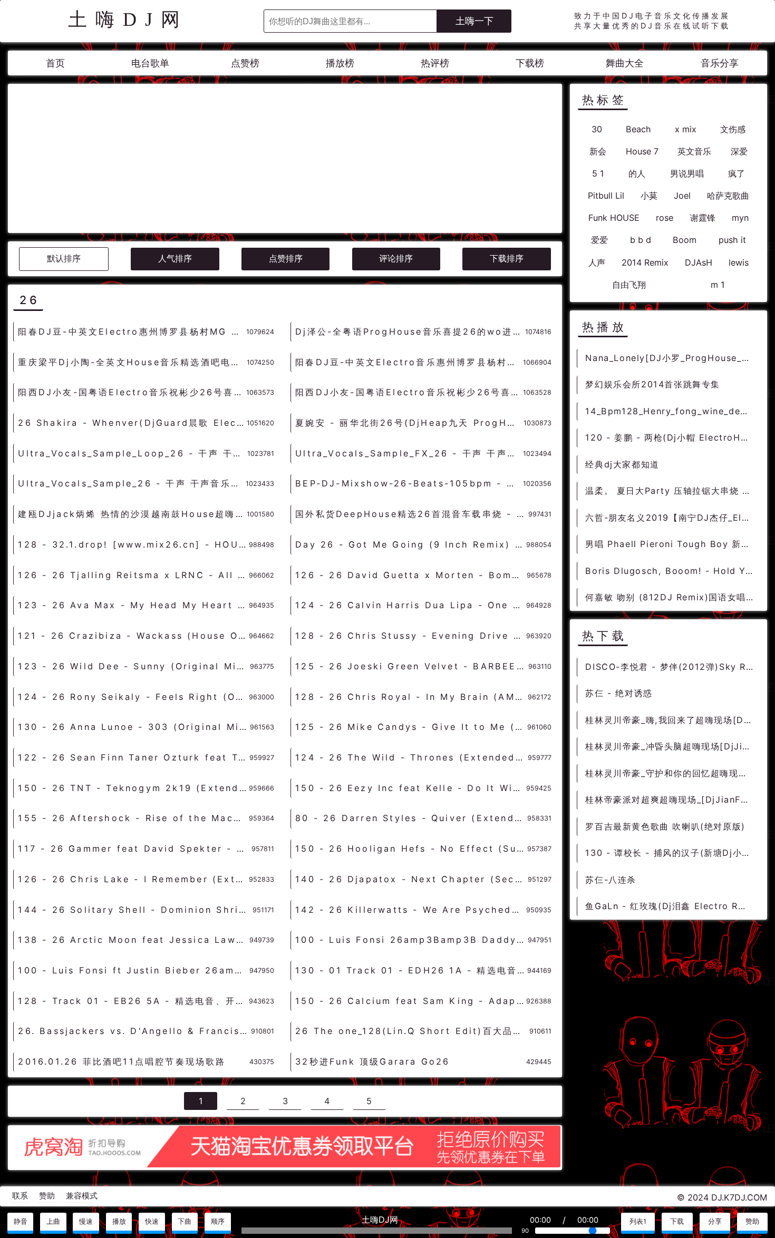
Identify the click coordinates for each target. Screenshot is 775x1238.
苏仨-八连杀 (610, 879)
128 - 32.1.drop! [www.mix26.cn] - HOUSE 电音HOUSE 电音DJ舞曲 (133, 544)
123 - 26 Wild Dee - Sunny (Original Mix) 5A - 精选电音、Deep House (133, 666)
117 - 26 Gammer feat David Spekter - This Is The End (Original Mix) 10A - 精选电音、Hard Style (134, 848)
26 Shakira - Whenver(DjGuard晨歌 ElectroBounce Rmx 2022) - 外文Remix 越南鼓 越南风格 (132, 422)
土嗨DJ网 (128, 19)
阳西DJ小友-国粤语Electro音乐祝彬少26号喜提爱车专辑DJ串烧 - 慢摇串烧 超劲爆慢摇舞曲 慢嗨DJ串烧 (408, 392)
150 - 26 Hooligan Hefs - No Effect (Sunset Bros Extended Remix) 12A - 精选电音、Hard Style (411, 848)
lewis (739, 262)
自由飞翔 (629, 284)
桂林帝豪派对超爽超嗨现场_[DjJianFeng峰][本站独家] (671, 799)
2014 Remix (645, 262)
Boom (684, 240)
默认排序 (64, 258)
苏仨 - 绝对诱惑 (618, 693)
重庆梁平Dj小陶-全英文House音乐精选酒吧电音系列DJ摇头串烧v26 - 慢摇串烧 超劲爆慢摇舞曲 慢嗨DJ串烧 (132, 362)
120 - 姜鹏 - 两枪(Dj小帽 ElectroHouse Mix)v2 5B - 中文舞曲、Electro (671, 437)
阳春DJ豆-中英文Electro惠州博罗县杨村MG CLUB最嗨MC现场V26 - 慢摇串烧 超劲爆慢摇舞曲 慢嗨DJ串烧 (132, 331)
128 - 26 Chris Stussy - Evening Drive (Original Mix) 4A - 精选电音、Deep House (410, 635)
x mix (685, 129)
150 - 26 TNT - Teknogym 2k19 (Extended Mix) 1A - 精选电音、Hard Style (133, 788)
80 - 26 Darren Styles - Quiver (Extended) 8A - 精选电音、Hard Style (411, 818)
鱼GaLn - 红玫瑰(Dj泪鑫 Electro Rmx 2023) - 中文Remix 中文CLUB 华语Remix (671, 906)
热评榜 (435, 63)
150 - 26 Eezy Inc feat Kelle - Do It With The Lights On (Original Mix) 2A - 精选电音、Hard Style (410, 788)
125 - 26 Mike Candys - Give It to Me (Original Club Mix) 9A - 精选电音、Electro (411, 727)
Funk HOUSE (614, 217)
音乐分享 (720, 63)
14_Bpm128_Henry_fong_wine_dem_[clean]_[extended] (671, 411)
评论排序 (396, 258)
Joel (682, 195)
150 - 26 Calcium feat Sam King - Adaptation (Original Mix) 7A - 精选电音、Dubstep (410, 1001)
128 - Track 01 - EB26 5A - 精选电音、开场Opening (133, 1001)
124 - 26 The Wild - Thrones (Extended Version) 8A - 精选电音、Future (411, 757)
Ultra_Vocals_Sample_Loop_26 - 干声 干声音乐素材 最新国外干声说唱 (132, 453)
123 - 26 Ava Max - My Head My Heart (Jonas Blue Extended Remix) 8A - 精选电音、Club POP (133, 605)
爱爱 (599, 240)
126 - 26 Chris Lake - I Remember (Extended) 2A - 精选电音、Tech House (133, 879)
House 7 (642, 151)
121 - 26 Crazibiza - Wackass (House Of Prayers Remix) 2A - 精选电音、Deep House (133, 635)
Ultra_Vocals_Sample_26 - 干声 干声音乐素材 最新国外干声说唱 (131, 483)
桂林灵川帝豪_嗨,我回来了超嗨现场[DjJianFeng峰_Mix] (671, 720)
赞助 (47, 1196)
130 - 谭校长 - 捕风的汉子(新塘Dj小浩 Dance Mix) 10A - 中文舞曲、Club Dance (671, 852)
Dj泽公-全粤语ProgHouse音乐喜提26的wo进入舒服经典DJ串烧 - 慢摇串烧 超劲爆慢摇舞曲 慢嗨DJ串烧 (410, 331)
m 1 (718, 284)
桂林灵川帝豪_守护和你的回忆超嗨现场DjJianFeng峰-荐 (671, 773)
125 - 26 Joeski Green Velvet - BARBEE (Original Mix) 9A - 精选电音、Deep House (411, 666)
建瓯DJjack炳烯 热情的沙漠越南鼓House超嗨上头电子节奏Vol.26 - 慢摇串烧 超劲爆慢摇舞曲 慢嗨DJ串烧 (132, 514)
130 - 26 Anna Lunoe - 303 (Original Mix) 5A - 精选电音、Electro (133, 727)
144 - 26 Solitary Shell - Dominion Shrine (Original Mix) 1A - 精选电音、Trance (135, 909)
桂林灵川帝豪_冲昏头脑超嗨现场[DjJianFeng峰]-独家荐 (671, 746)
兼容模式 (82, 1196)
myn (740, 217)
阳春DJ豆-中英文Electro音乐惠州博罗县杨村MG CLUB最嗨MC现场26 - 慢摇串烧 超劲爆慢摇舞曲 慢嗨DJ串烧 (408, 362)
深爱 (739, 151)
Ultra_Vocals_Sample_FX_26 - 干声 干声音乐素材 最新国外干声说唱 (408, 453)
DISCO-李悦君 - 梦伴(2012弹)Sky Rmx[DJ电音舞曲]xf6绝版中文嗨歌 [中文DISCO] (671, 666)
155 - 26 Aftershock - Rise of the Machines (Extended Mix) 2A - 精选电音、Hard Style (133, 818)
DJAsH (698, 262)
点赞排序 (286, 258)
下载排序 (507, 258)
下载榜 (530, 63)
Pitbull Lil (606, 195)
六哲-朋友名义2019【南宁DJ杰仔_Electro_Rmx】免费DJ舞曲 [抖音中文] (671, 517)
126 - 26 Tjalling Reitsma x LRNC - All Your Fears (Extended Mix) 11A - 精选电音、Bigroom (133, 575)
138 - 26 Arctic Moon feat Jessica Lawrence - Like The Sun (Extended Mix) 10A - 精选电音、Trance (133, 939)
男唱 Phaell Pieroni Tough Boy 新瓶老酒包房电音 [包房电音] (671, 544)
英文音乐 (694, 151)
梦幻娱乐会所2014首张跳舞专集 (652, 384)
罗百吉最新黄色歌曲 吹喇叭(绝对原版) (665, 826)
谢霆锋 (702, 217)
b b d (640, 240)
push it (732, 240)
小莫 (649, 195)
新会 (597, 151)
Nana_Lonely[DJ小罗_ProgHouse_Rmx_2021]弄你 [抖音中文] (671, 358)
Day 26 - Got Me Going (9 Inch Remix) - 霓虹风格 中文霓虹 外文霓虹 (410, 544)
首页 (55, 63)
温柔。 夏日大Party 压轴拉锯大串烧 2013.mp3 (671, 490)
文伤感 (732, 129)
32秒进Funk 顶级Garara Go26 (372, 1061)
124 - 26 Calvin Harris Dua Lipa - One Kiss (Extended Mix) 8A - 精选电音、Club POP (410, 605)
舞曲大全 (625, 63)
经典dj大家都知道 (622, 464)
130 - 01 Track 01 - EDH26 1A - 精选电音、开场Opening (411, 970)
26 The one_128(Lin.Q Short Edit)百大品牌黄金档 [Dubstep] (412, 1031)
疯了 (736, 173)
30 (597, 129)
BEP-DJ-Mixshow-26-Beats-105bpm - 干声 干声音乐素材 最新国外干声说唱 (408, 483)
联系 (20, 1196)
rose (664, 217)
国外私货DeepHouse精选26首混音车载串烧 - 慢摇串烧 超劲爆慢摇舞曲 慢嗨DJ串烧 (411, 514)
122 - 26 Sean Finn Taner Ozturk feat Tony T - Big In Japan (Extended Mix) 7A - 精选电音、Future (133, 757)
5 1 (598, 173)
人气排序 (175, 258)
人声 (596, 262)
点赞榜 (245, 63)
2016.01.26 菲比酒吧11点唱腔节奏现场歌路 (122, 1061)
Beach (638, 129)
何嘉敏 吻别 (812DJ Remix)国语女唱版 (670, 597)
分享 (715, 1221)
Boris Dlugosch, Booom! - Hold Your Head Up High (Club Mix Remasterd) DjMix (671, 571)
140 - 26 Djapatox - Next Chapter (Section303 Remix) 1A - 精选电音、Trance (411, 879)
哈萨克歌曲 (728, 195)
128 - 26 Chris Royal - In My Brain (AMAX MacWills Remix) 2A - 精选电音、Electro (411, 696)
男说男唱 (687, 173)
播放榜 (340, 63)
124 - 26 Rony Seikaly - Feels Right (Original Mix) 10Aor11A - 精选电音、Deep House (133, 696)
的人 (636, 173)
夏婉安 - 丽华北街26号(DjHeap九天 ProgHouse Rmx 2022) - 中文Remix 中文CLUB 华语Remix (409, 422)
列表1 (637, 1221)
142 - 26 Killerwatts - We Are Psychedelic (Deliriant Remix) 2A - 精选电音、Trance (410, 909)
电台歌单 (150, 63)
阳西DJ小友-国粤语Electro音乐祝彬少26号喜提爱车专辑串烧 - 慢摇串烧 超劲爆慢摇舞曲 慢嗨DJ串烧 (132, 392)
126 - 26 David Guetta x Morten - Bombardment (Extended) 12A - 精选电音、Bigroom (410, 575)
